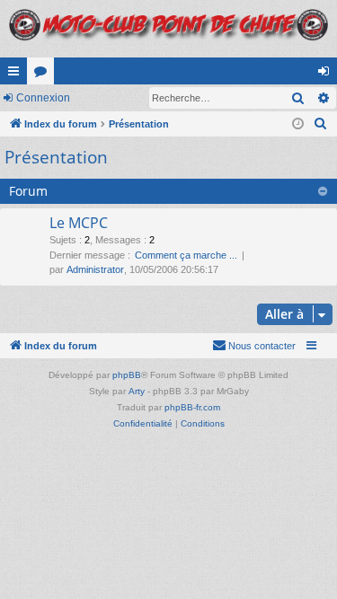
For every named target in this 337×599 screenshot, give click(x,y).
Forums (44, 74)
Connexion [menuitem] (327, 74)
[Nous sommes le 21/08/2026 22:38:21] (298, 124)
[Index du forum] (168, 28)
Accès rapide (17, 74)
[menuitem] (321, 124)
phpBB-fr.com (192, 407)
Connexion (43, 98)
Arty (137, 391)
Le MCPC (78, 223)
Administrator (95, 269)
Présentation (56, 157)
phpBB (126, 375)
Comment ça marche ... (186, 255)
